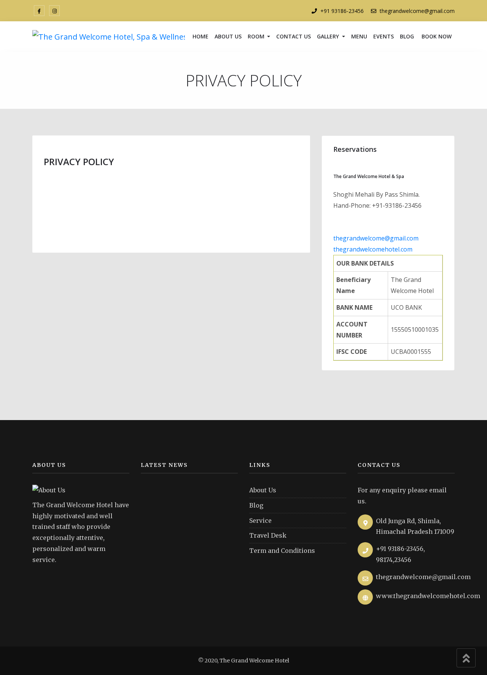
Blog (407, 36)
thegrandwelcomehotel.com (372, 249)
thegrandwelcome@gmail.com (417, 10)
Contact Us (293, 36)
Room (257, 36)
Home (200, 36)
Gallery (329, 36)
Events (383, 36)
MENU (359, 36)
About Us (228, 36)
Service (260, 520)
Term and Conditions (282, 550)
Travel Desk (267, 535)
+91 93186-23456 (342, 10)
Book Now (436, 36)
